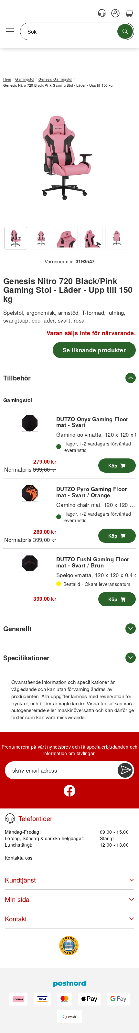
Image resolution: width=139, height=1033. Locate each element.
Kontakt (16, 918)
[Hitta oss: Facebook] (69, 790)
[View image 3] (66, 238)
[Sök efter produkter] (125, 31)
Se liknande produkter (94, 350)
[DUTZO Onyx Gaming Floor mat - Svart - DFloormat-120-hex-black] (30, 423)
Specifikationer (26, 657)
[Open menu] (10, 31)
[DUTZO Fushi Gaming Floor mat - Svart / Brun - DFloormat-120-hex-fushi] (30, 563)
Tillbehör (17, 377)
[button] (67, 158)
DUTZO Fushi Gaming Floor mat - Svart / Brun (93, 562)
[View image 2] (41, 238)
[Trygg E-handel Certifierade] (69, 945)
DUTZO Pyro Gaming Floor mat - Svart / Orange (91, 492)
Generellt (17, 628)
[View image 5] (116, 238)
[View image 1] (16, 238)
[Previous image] (12, 159)
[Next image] (121, 159)
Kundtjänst (20, 880)
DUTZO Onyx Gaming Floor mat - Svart (92, 422)
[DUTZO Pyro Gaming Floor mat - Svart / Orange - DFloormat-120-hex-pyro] (30, 493)
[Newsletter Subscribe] (125, 770)
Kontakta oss (18, 857)
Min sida (17, 899)
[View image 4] (91, 238)
